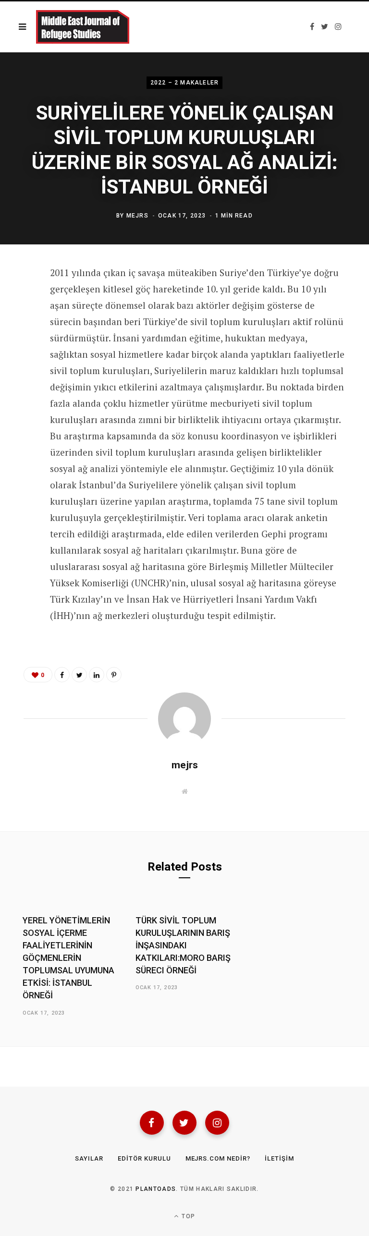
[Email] (17, 351)
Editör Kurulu (144, 1158)
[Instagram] (217, 1123)
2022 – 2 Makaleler (184, 82)
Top (187, 1216)
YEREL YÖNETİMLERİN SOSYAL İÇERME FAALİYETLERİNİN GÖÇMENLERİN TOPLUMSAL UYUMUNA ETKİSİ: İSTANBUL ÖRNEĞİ (68, 958)
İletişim (279, 1158)
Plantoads (155, 1189)
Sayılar (89, 1158)
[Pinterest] (114, 674)
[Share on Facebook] (17, 301)
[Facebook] (152, 1123)
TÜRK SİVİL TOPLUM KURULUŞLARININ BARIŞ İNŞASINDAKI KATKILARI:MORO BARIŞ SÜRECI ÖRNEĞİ (183, 945)
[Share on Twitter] (17, 326)
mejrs (137, 215)
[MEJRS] (82, 27)
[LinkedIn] (96, 674)
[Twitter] (184, 1123)
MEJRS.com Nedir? (218, 1158)
